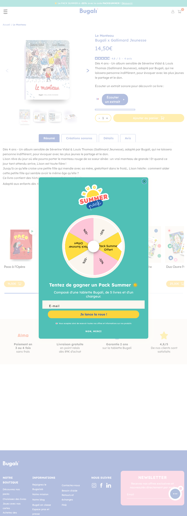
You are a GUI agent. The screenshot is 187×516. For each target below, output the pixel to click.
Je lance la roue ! (93, 314)
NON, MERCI (93, 331)
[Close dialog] (144, 181)
